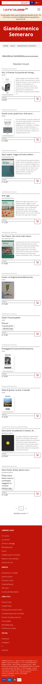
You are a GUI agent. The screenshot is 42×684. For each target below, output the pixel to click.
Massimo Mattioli (22, 427)
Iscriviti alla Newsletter (10, 592)
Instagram (5, 642)
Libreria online (7, 576)
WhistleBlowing (7, 625)
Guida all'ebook (7, 584)
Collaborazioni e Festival (11, 555)
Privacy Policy (7, 602)
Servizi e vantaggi (8, 543)
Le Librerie (6, 539)
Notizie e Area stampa (10, 558)
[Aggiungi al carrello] (37, 98)
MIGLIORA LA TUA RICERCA (20, 56)
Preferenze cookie (9, 628)
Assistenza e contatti (10, 573)
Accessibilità (6, 621)
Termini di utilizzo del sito (11, 617)
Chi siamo (5, 536)
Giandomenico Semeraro (9, 69)
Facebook (5, 639)
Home (5, 46)
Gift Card (5, 588)
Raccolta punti (7, 547)
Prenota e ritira (7, 580)
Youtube (5, 650)
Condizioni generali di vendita (13, 613)
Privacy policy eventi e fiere (12, 610)
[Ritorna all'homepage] (16, 9)
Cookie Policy (7, 606)
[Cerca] (32, 2)
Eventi (4, 551)
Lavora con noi (7, 562)
